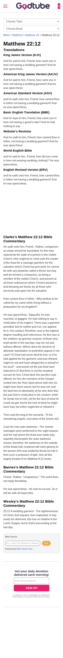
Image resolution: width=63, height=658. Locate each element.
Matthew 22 (32, 35)
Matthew (17, 35)
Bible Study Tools (24, 549)
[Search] (59, 6)
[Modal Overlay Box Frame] (31, 584)
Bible (6, 35)
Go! (46, 543)
